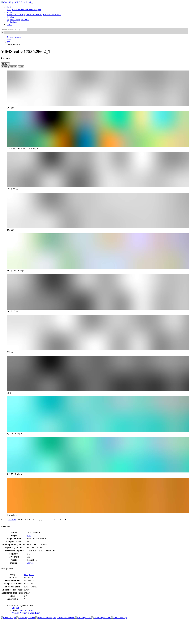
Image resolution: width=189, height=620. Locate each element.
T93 (8, 42)
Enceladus (16, 9)
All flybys (25, 19)
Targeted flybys (13, 19)
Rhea (29, 9)
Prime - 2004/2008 (15, 14)
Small (4, 67)
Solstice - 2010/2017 (52, 14)
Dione (24, 9)
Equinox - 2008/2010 (33, 14)
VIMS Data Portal (22, 2)
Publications (12, 22)
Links (9, 24)
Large (21, 67)
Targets (10, 7)
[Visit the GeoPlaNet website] (119, 617)
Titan (9, 9)
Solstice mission (14, 37)
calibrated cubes (26, 610)
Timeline (10, 17)
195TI (31, 574)
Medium (5, 64)
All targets (36, 9)
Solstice (30, 563)
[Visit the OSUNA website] (8, 617)
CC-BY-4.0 (12, 520)
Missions (10, 12)
